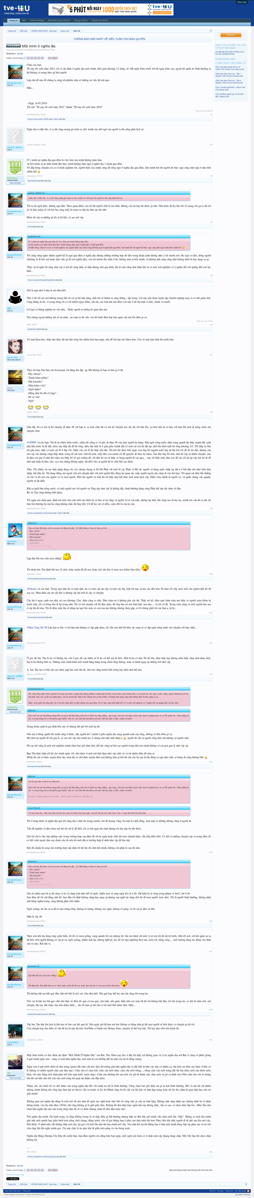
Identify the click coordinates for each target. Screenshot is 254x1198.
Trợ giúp (220, 1191)
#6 (211, 325)
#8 (211, 412)
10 (50, 58)
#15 (210, 852)
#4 (211, 222)
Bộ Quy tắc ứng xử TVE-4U (59, 20)
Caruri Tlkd (31, 355)
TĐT (28, 1152)
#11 (210, 613)
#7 (211, 355)
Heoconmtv (38, 119)
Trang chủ (13, 21)
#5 (211, 275)
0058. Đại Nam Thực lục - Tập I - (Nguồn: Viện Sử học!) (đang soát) (229, 75)
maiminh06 (38, 280)
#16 (210, 921)
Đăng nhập (241, 2)
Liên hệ (212, 1191)
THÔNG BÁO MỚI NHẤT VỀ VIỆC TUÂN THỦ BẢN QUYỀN (109, 39)
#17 (210, 951)
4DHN (46, 119)
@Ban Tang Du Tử (37, 627)
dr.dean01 (45, 1014)
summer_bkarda (33, 145)
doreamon (31, 574)
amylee (20, 54)
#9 (211, 509)
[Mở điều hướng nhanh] (211, 31)
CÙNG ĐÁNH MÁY (225, 59)
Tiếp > (54, 58)
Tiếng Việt (26, 1191)
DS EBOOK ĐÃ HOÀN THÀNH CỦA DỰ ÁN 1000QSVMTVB (229, 53)
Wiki (24, 20)
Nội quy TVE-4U (80, 20)
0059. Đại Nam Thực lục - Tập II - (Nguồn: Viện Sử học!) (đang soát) (229, 82)
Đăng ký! (231, 35)
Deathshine (31, 176)
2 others (55, 119)
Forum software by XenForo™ (24, 1194)
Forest (30, 119)
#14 (210, 762)
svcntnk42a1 (32, 1040)
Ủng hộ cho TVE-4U (100, 20)
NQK (29, 325)
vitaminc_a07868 (34, 674)
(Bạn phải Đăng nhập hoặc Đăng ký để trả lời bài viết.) (191, 1170)
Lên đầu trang (240, 1191)
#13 (210, 674)
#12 (210, 643)
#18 (210, 1010)
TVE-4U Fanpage (37, 20)
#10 (210, 574)
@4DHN (31, 442)
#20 (210, 1152)
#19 (210, 1040)
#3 (211, 176)
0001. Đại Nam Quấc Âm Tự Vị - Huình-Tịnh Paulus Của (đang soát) (229, 68)
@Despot (32, 588)
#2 (211, 145)
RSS (248, 1191)
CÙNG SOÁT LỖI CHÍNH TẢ (230, 63)
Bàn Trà (23, 50)
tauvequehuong (42, 50)
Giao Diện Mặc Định (13, 1191)
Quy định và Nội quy (242, 1194)
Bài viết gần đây (12, 24)
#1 (211, 115)
